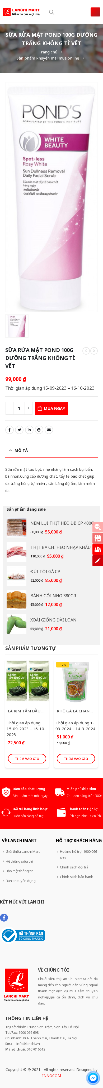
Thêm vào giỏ (27, 759)
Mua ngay (54, 408)
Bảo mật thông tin (20, 870)
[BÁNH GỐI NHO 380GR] (16, 600)
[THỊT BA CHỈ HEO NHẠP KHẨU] (16, 552)
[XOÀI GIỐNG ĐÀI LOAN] (16, 624)
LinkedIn (29, 430)
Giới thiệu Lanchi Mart (23, 851)
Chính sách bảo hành (76, 876)
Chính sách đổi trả (74, 867)
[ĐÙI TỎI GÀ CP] (16, 576)
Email (49, 430)
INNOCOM (51, 1075)
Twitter (19, 430)
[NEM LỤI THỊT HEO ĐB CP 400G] (16, 527)
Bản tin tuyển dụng (21, 880)
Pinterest (39, 430)
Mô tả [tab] (21, 450)
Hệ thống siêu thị (19, 861)
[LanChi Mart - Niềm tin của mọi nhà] (21, 12)
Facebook (9, 430)
